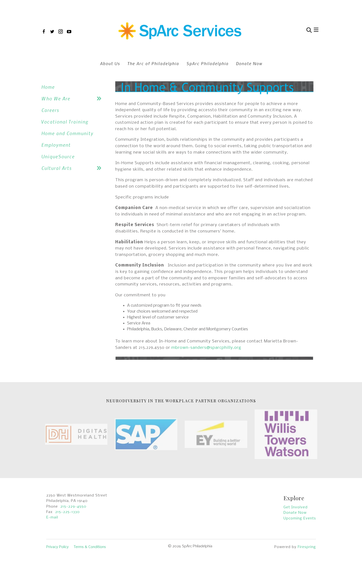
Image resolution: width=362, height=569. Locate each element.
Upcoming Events (299, 518)
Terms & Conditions (90, 547)
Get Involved (295, 507)
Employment (56, 145)
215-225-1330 (67, 512)
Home (48, 87)
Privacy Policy (57, 547)
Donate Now (249, 63)
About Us (110, 63)
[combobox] (285, 30)
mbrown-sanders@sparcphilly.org (207, 347)
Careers (50, 110)
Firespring (307, 547)
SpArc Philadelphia (207, 63)
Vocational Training (64, 122)
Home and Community (67, 133)
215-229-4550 (73, 507)
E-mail (52, 517)
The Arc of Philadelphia (153, 63)
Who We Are (55, 98)
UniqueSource (58, 156)
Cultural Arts (56, 168)
